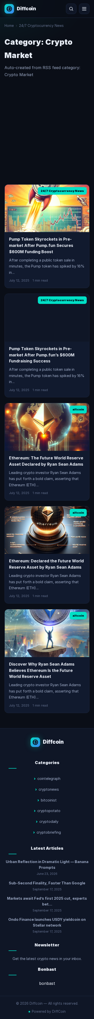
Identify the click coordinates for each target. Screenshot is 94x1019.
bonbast (47, 983)
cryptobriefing (49, 832)
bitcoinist (49, 800)
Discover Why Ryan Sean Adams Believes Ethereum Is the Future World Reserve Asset (41, 670)
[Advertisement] (47, 131)
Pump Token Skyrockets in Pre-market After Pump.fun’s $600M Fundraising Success (41, 355)
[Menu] (84, 9)
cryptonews (49, 789)
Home (9, 26)
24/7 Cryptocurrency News (41, 26)
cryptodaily (48, 821)
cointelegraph (48, 778)
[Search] (71, 9)
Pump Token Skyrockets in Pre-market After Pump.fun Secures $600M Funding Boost (41, 245)
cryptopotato (48, 811)
